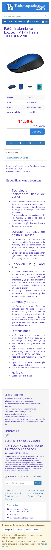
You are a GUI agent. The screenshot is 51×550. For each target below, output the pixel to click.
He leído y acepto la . (24, 476)
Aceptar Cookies (32, 529)
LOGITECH (31, 97)
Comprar (37, 131)
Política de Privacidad (22, 471)
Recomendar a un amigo (17, 157)
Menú (9, 21)
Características (12, 152)
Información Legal (36, 490)
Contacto (34, 21)
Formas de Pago (35, 496)
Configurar (8, 529)
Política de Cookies (36, 493)
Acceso (21, 21)
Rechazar (19, 529)
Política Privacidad (13, 493)
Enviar (37, 483)
